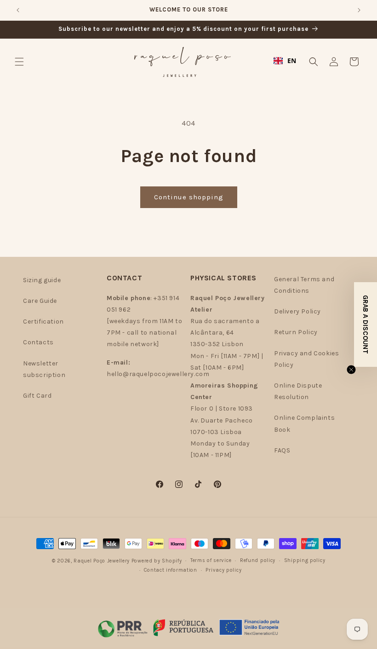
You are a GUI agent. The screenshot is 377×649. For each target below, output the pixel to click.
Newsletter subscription (44, 369)
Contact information (170, 570)
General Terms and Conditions (304, 285)
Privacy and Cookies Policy (306, 359)
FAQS (282, 450)
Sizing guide (42, 280)
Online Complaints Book (304, 423)
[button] (19, 62)
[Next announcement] (359, 10)
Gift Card (37, 396)
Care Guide (40, 301)
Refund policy (257, 560)
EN (292, 60)
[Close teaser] (351, 369)
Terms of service (210, 560)
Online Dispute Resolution (298, 391)
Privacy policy (223, 570)
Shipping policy (305, 560)
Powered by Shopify (156, 561)
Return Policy (296, 332)
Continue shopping (188, 197)
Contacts (38, 342)
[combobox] (285, 61)
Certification (43, 321)
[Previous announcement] (18, 10)
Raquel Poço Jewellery (102, 561)
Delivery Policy (297, 311)
